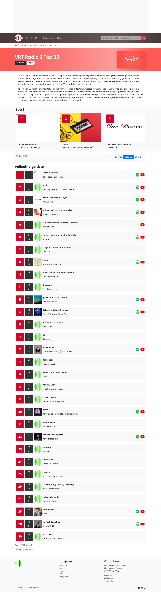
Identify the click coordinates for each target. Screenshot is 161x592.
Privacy (36, 587)
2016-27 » (139, 157)
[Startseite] (16, 45)
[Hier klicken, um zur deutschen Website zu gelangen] (142, 588)
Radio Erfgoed (26, 587)
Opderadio (108, 581)
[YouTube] (142, 175)
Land (61, 574)
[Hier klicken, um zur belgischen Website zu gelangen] (139, 588)
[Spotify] (137, 175)
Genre (62, 568)
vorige (19, 549)
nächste (29, 549)
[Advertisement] (80, 16)
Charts (60, 38)
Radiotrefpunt (110, 575)
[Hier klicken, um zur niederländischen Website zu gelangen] (145, 588)
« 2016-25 (117, 157)
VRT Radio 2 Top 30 (37, 45)
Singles (30, 63)
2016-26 (128, 157)
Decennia (63, 565)
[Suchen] (143, 38)
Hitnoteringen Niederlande (115, 565)
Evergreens (64, 576)
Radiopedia (108, 578)
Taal (61, 571)
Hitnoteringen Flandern (113, 568)
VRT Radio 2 (20, 63)
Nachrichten (49, 38)
